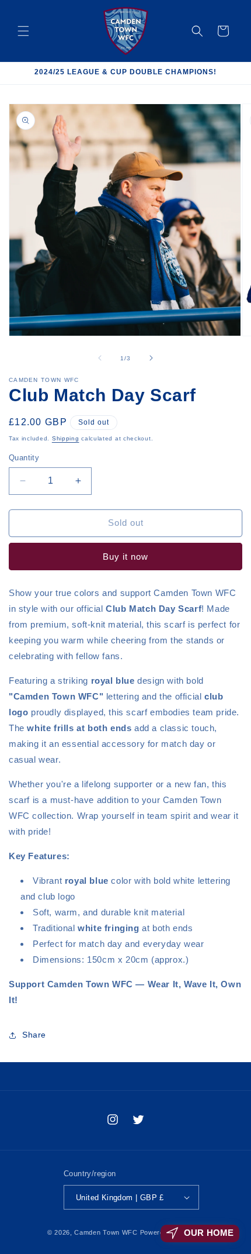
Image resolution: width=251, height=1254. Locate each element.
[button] (23, 31)
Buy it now (125, 556)
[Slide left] (100, 358)
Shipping (65, 438)
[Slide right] (151, 358)
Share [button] (34, 1034)
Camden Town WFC (106, 1232)
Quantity (24, 457)
